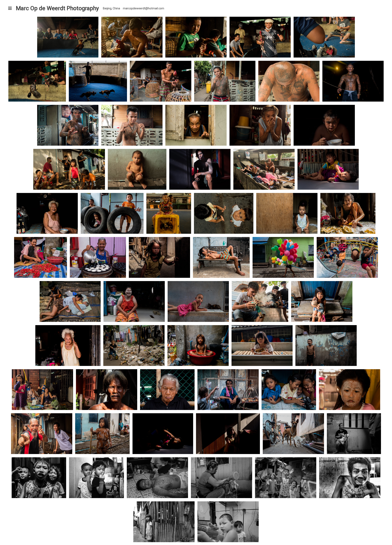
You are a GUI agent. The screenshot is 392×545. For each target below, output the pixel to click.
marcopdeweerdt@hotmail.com (143, 8)
